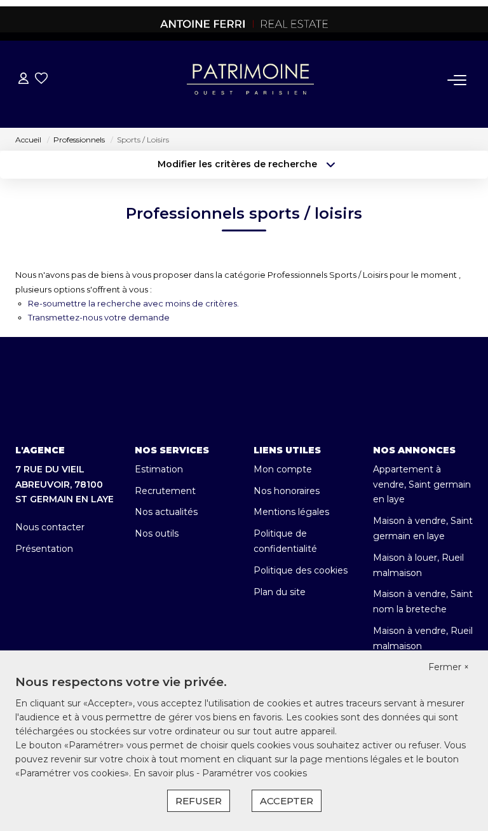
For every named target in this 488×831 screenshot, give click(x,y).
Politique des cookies (301, 570)
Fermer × (448, 667)
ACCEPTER (286, 801)
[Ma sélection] (41, 79)
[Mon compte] (23, 79)
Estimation (159, 469)
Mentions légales (291, 512)
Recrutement (165, 491)
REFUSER (198, 801)
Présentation (44, 548)
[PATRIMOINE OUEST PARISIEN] (244, 23)
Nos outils (157, 533)
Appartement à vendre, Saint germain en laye (422, 484)
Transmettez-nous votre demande (99, 317)
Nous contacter (50, 527)
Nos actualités (166, 512)
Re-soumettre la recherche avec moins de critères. (133, 303)
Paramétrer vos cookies (254, 773)
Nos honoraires (287, 491)
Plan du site (280, 592)
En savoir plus (164, 773)
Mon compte (283, 469)
